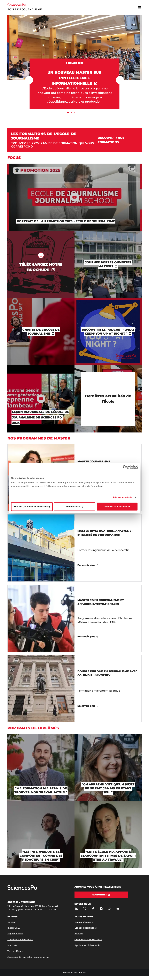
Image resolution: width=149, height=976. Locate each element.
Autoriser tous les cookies (117, 506)
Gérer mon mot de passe (88, 939)
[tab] (68, 112)
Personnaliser (73, 506)
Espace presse (15, 933)
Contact (11, 922)
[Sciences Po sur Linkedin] (76, 909)
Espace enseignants (85, 927)
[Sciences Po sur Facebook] (93, 909)
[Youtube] (118, 909)
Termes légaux (15, 951)
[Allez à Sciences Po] (22, 889)
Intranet (78, 933)
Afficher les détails (122, 497)
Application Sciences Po (87, 945)
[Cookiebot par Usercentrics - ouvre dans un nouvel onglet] (125, 467)
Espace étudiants (84, 922)
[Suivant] (120, 80)
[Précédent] (29, 80)
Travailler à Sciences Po (20, 939)
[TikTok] (109, 909)
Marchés (12, 945)
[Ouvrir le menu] (139, 7)
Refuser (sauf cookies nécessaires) (32, 506)
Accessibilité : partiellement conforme (28, 957)
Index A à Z (13, 927)
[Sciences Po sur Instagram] (101, 909)
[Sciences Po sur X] (84, 909)
